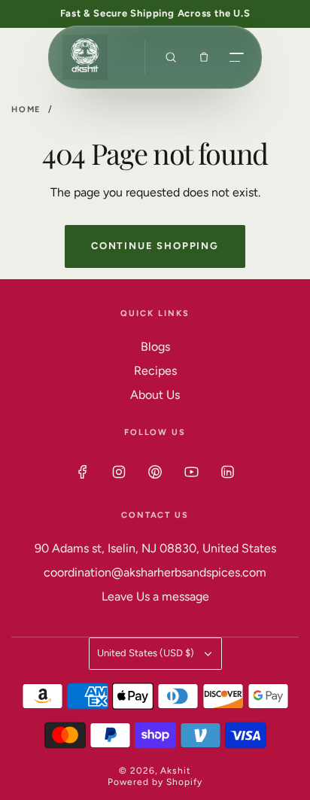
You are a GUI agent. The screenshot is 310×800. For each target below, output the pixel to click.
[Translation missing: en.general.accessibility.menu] (237, 57)
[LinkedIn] (227, 471)
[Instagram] (118, 471)
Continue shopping (155, 245)
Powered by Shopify (155, 782)
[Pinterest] (155, 471)
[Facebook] (82, 471)
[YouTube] (191, 471)
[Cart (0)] (203, 57)
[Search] (170, 57)
